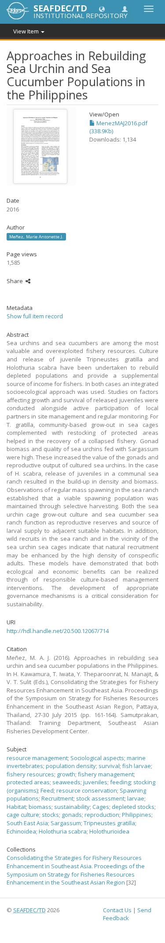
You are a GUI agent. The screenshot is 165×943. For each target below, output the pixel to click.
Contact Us (117, 910)
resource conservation (86, 790)
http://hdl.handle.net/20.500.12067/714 (58, 631)
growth (66, 774)
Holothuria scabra (63, 831)
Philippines (136, 815)
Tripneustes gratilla (109, 823)
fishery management (106, 774)
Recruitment (57, 798)
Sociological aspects (97, 758)
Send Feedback (127, 914)
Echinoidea (21, 831)
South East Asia (27, 823)
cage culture (23, 815)
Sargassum (66, 823)
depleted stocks (133, 807)
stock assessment (100, 798)
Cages (100, 807)
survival (109, 766)
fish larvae (136, 766)
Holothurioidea (109, 831)
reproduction (101, 815)
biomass (40, 807)
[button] (102, 8)
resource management (37, 758)
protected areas (28, 782)
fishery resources (30, 774)
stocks (50, 815)
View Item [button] (26, 31)
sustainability (72, 807)
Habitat (16, 807)
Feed (47, 790)
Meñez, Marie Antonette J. (36, 236)
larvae (135, 798)
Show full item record (35, 316)
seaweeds (66, 782)
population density (71, 766)
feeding (120, 782)
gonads (72, 815)
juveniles (95, 782)
